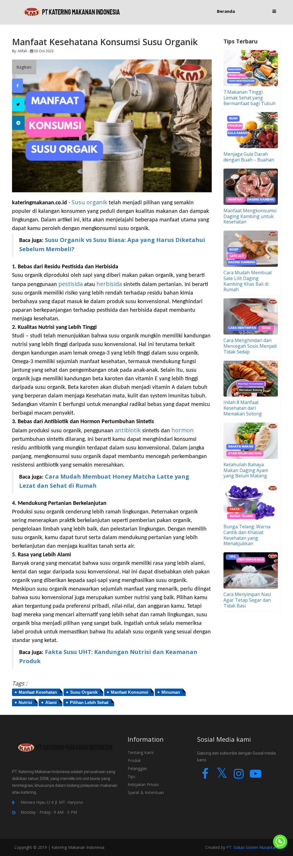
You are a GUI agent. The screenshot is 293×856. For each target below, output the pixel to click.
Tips (131, 776)
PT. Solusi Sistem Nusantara (252, 847)
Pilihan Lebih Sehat (89, 702)
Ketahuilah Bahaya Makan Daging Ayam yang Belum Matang (245, 470)
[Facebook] (205, 776)
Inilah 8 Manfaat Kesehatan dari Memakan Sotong (242, 408)
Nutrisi (25, 702)
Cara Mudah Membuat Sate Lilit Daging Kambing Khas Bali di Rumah (247, 281)
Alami (51, 702)
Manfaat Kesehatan (38, 692)
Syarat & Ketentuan (146, 792)
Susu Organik (84, 692)
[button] (274, 11)
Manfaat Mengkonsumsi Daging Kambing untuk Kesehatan (249, 216)
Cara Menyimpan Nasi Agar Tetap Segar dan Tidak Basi (247, 600)
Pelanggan (137, 768)
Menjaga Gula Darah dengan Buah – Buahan (248, 157)
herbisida (109, 284)
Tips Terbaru (240, 41)
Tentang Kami (141, 752)
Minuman (170, 692)
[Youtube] (256, 776)
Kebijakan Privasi (143, 784)
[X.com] (222, 776)
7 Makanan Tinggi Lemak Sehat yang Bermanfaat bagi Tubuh (249, 98)
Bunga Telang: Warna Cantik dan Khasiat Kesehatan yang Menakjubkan (246, 535)
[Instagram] (239, 776)
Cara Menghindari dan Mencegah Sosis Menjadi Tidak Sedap (250, 346)
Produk (134, 760)
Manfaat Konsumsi (129, 692)
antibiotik (128, 430)
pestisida (70, 284)
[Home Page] (71, 12)
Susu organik (90, 202)
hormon (182, 430)
